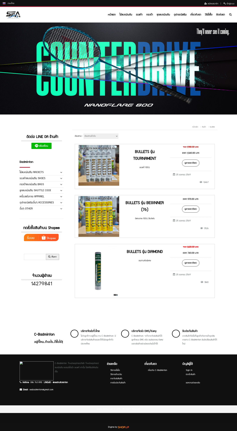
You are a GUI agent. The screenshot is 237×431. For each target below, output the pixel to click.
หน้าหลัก (195, 127)
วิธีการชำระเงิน (116, 374)
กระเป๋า (149, 14)
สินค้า (204, 127)
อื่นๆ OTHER (26, 208)
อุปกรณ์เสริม (180, 14)
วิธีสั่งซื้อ (208, 14)
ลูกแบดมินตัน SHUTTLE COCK (35, 190)
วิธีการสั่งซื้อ (115, 370)
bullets (212, 127)
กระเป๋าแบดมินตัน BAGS (32, 184)
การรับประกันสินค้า (118, 383)
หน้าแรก (112, 14)
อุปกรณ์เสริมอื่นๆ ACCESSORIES (37, 202)
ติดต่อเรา (220, 14)
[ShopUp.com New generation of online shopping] (123, 427)
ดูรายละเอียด (191, 163)
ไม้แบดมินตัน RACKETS (32, 172)
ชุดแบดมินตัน (163, 14)
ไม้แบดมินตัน (126, 14)
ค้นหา (54, 257)
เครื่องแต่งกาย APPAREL (32, 196)
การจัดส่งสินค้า (116, 378)
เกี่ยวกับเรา (196, 14)
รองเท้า (139, 14)
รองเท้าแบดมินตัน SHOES (32, 178)
